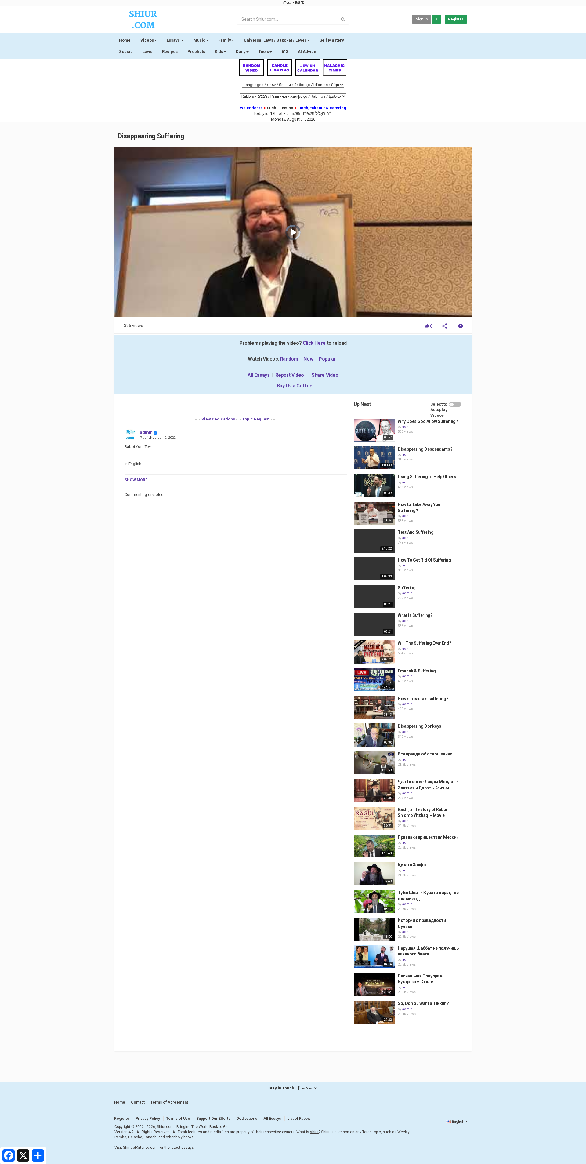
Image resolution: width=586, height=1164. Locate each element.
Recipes (170, 51)
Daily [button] (241, 51)
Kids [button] (219, 51)
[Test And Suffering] (374, 541)
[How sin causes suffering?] (374, 707)
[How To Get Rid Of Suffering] (374, 568)
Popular (327, 359)
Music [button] (199, 40)
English (458, 1121)
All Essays (258, 375)
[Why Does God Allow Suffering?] (374, 430)
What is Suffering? (415, 615)
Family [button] (224, 40)
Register (455, 19)
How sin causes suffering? (423, 698)
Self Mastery (332, 40)
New (308, 359)
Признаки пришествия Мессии (428, 837)
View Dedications (218, 419)
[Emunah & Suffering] (374, 679)
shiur (314, 1132)
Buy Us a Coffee (295, 386)
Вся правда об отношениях (425, 753)
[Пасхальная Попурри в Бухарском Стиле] (374, 984)
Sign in (422, 19)
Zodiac (126, 51)
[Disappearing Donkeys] (374, 735)
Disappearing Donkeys (419, 726)
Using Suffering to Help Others (427, 476)
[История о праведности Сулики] (374, 929)
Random (289, 359)
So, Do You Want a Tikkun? (423, 1003)
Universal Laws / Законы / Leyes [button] (275, 40)
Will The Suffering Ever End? (424, 643)
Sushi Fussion (280, 108)
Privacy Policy (148, 1118)
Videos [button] (147, 40)
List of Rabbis (299, 1118)
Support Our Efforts (213, 1118)
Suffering (407, 587)
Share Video (325, 375)
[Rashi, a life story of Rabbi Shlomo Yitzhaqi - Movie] (374, 818)
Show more (136, 480)
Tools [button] (264, 51)
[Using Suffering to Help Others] (374, 485)
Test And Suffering (416, 532)
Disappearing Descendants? (425, 449)
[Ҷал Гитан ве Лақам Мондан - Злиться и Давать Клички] (374, 790)
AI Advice (307, 51)
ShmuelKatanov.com (140, 1147)
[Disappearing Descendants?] (374, 458)
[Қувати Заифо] (374, 873)
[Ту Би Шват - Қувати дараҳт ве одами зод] (374, 901)
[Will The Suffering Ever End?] (374, 652)
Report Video (289, 375)
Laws (147, 51)
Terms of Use (178, 1118)
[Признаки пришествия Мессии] (374, 846)
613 (285, 51)
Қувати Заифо (412, 864)
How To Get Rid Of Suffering (424, 560)
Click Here (314, 343)
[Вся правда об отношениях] (374, 762)
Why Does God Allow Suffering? (428, 421)
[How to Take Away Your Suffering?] (374, 513)
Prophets (196, 51)
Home (125, 40)
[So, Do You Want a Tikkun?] (374, 1012)
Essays (174, 40)
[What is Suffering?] (374, 624)
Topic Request (255, 419)
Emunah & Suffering (417, 670)
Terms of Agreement (169, 1102)
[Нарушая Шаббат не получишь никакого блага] (374, 957)
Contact (138, 1102)
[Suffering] (374, 596)
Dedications (247, 1118)
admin (146, 432)
